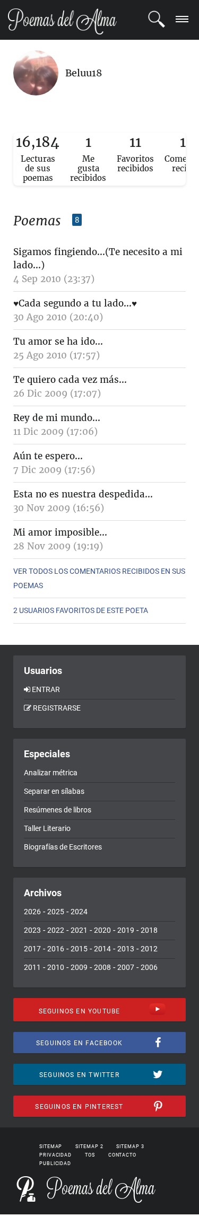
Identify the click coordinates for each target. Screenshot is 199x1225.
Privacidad (55, 1155)
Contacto (122, 1155)
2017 (32, 948)
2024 (79, 911)
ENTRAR (46, 689)
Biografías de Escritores (63, 847)
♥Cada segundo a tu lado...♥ (75, 303)
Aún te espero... (48, 456)
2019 (125, 930)
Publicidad (55, 1163)
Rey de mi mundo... (56, 418)
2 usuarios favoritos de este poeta (80, 610)
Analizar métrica (50, 772)
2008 (102, 967)
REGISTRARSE (57, 708)
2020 (102, 930)
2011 (32, 967)
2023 (32, 930)
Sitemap (50, 1146)
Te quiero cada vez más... (70, 380)
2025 (55, 911)
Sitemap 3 (130, 1146)
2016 (55, 948)
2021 (79, 930)
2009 (79, 967)
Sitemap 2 (89, 1146)
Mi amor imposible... (60, 532)
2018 (149, 930)
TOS (90, 1155)
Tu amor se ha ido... (58, 341)
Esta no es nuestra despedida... (83, 494)
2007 (125, 967)
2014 (102, 948)
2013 (125, 948)
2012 (149, 948)
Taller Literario (47, 828)
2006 (149, 967)
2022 (55, 930)
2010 (55, 967)
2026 (32, 911)
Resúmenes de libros (57, 809)
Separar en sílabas (54, 791)
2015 (79, 948)
